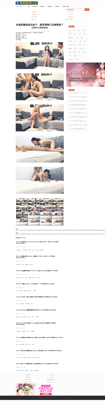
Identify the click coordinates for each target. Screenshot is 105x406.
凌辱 (70, 55)
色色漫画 (34, 14)
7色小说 (71, 12)
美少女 (70, 41)
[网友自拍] (20, 6)
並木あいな (18, 316)
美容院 (26, 264)
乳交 (29, 250)
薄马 (77, 59)
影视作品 (42, 6)
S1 (79, 55)
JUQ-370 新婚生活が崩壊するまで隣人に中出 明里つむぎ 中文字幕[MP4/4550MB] (39, 337)
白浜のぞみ (31, 277)
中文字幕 (25, 250)
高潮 (35, 290)
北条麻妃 (24, 331)
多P (75, 41)
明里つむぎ (28, 344)
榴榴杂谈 (57, 6)
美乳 (75, 34)
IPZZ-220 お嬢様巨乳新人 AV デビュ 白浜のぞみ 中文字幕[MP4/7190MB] (37, 270)
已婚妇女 (71, 37)
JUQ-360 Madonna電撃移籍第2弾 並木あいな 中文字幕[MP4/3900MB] (36, 310)
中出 (17, 303)
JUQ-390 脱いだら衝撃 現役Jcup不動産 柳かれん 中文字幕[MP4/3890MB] (37, 363)
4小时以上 (71, 59)
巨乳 (26, 277)
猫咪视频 (34, 12)
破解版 (70, 48)
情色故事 (50, 6)
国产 (22, 237)
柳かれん (27, 370)
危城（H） (34, 19)
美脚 (80, 44)
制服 (25, 290)
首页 (29, 6)
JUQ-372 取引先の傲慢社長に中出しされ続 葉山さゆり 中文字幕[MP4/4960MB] (39, 350)
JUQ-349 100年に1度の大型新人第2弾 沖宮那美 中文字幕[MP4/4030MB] (36, 297)
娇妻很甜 (71, 17)
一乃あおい (18, 250)
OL (16, 290)
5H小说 (71, 14)
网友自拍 (35, 6)
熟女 (38, 250)
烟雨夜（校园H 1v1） (71, 19)
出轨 (79, 34)
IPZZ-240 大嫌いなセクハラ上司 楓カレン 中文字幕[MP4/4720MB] (35, 283)
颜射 (75, 52)
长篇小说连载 (66, 6)
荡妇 (85, 41)
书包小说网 (34, 17)
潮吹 (70, 34)
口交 (23, 264)
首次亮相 (36, 370)
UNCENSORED (72, 44)
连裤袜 (42, 250)
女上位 (81, 48)
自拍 (24, 237)
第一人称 (38, 277)
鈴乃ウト (32, 264)
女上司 (33, 250)
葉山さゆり (38, 357)
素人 (79, 30)
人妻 (75, 55)
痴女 (79, 52)
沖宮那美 (27, 303)
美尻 (84, 34)
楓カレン (30, 290)
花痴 (70, 52)
